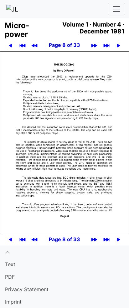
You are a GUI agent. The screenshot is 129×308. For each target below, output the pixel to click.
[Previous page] (10, 45)
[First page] (22, 45)
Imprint (13, 302)
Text (10, 264)
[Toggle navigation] (116, 9)
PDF (10, 277)
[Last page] (106, 45)
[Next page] (118, 45)
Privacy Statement (27, 289)
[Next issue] (94, 45)
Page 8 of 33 (64, 45)
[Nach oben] (64, 252)
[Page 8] (64, 142)
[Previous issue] (34, 45)
